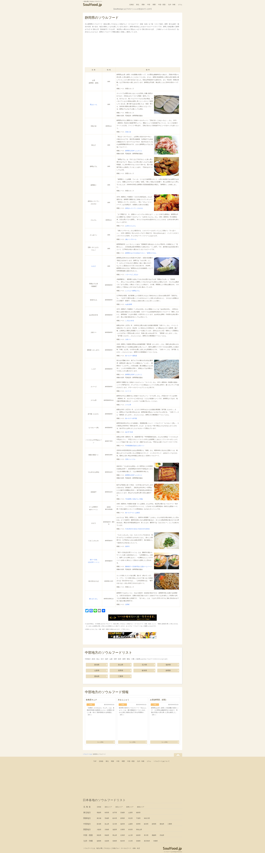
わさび (93, 266)
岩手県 (115, 812)
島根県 (107, 835)
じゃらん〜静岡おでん (132, 291)
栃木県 (115, 818)
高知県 (162, 835)
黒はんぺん (93, 104)
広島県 (122, 835)
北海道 (131, 4)
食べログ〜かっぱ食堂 (132, 512)
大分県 (130, 841)
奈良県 (130, 829)
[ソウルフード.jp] (92, 5)
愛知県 (96, 676)
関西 (154, 4)
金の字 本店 (129, 432)
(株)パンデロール (130, 239)
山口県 (130, 835)
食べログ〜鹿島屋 (131, 355)
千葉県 (138, 818)
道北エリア (119, 807)
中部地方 (87, 824)
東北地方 (87, 813)
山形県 (130, 812)
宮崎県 (138, 841)
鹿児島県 (147, 841)
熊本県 (122, 841)
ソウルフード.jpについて (162, 761)
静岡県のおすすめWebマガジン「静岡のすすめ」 (141, 253)
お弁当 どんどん (130, 226)
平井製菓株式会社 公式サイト (135, 445)
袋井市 (127, 546)
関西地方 (87, 829)
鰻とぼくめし (93, 599)
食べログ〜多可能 (131, 418)
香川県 (146, 835)
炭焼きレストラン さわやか (134, 208)
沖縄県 (155, 841)
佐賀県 (107, 841)
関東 (143, 4)
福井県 (168, 665)
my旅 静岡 (128, 304)
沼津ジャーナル (130, 459)
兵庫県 (122, 829)
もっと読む (100, 742)
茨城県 (107, 818)
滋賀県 (115, 829)
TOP (94, 761)
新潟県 (96, 665)
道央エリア (108, 807)
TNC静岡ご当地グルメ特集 (134, 499)
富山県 (120, 665)
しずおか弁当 (129, 320)
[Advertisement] (132, 50)
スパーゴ (128, 391)
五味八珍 (128, 132)
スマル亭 (128, 405)
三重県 (120, 676)
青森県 (99, 812)
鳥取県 (99, 835)
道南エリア (140, 807)
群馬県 (122, 818)
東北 (137, 4)
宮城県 (122, 812)
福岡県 (99, 841)
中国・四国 (161, 4)
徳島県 (138, 835)
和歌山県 (139, 829)
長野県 (120, 670)
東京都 (99, 818)
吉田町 (127, 604)
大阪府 (99, 829)
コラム (180, 4)
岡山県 (115, 835)
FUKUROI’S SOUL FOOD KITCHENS (137, 529)
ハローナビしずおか (131, 274)
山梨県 (96, 670)
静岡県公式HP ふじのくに (133, 150)
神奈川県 (147, 818)
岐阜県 (144, 670)
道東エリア (129, 807)
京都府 (107, 829)
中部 (148, 4)
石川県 (144, 665)
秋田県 (107, 812)
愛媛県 (154, 835)
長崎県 (115, 841)
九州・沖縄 (171, 4)
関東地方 (87, 818)
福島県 (138, 812)
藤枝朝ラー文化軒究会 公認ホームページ (138, 566)
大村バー (128, 339)
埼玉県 (130, 818)
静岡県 (168, 670)
